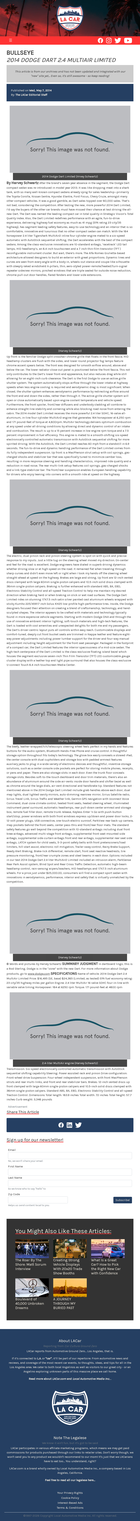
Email (12, 1150)
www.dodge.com (39, 973)
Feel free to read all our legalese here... (70, 1480)
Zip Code (14, 1194)
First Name (15, 1166)
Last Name (15, 1177)
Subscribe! (123, 1200)
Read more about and (69, 1378)
